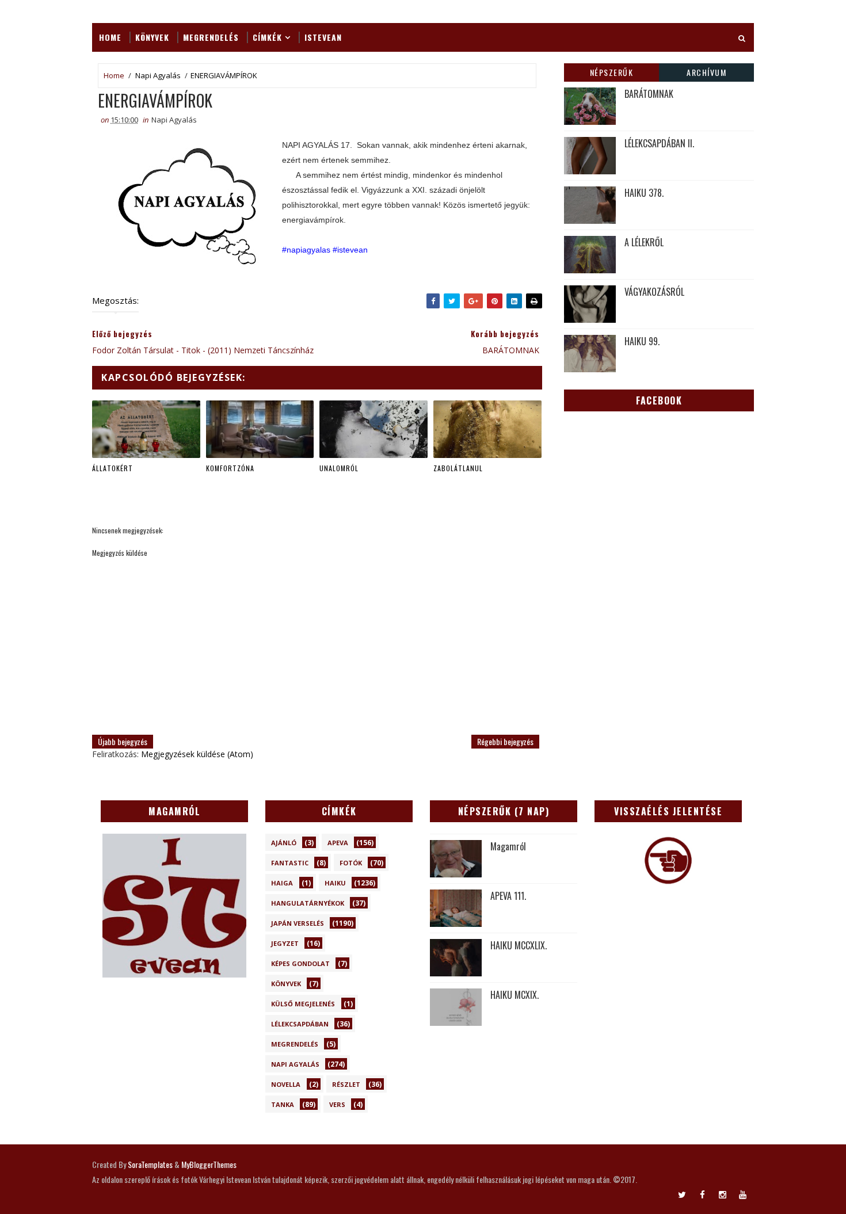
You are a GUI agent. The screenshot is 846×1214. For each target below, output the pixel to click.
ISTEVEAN (323, 37)
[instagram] (722, 1193)
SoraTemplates (150, 1164)
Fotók (351, 862)
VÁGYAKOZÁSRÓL (654, 292)
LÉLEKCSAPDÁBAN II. (659, 143)
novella (285, 1084)
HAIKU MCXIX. (514, 995)
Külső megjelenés (303, 1003)
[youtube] (742, 1193)
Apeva (337, 842)
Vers (337, 1104)
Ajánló (283, 842)
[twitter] (682, 1193)
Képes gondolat (300, 963)
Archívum (706, 72)
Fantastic (289, 862)
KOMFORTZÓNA (230, 468)
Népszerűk (612, 72)
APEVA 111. (508, 896)
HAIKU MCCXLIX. (518, 945)
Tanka (282, 1104)
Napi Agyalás (158, 75)
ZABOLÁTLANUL (458, 468)
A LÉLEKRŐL (644, 242)
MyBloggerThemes (209, 1164)
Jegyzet (285, 943)
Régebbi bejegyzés (505, 741)
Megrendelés (211, 37)
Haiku (335, 883)
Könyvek (152, 37)
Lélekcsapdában (300, 1024)
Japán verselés (297, 923)
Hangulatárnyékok (307, 903)
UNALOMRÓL (339, 468)
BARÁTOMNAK (648, 94)
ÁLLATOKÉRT (112, 468)
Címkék (267, 37)
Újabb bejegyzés (122, 741)
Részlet (346, 1084)
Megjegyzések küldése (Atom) (197, 754)
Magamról (508, 846)
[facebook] (702, 1193)
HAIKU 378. (644, 193)
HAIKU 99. (642, 341)
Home (110, 37)
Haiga (282, 883)
